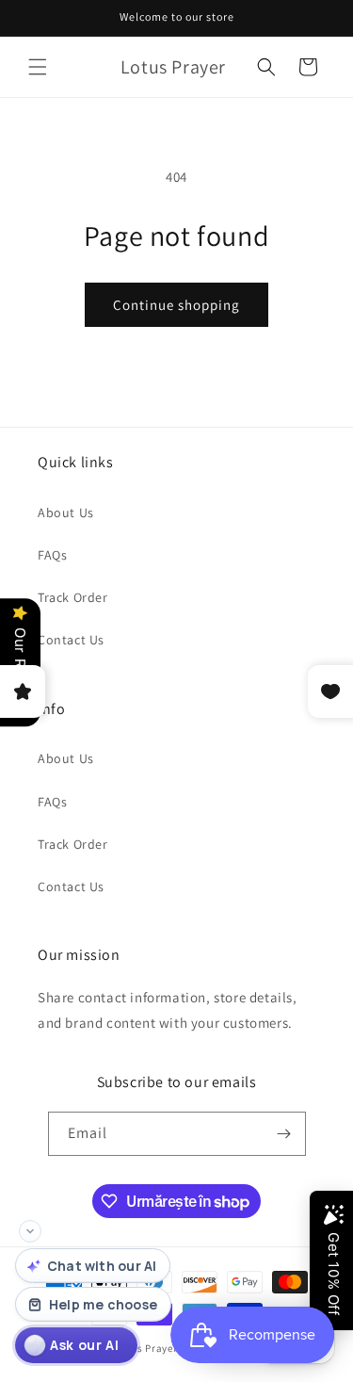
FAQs (52, 554)
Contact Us (71, 639)
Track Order (73, 597)
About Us (66, 512)
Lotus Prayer (146, 1348)
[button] (37, 67)
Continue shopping (176, 305)
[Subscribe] (284, 1134)
